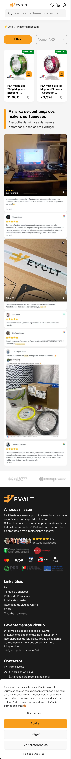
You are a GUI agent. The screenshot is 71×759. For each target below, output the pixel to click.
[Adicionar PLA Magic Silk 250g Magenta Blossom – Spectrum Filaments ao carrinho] (29, 74)
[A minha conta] (64, 5)
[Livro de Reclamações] (43, 550)
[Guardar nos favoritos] (29, 97)
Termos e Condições (16, 591)
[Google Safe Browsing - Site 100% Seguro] (16, 550)
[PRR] (33, 568)
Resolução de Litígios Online (21, 604)
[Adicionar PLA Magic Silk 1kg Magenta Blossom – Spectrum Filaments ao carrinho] (61, 74)
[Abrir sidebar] (5, 5)
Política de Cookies (33, 753)
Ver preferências (36, 745)
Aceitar (35, 723)
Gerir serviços (34, 713)
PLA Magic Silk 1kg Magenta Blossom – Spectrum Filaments (51, 91)
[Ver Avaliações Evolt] (35, 300)
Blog (6, 587)
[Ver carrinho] (58, 5)
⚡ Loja (8, 26)
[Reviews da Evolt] (32, 540)
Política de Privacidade (17, 596)
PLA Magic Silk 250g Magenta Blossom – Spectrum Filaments (16, 92)
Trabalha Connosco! (16, 613)
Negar (35, 734)
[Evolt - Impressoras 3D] (18, 5)
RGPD (7, 609)
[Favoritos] (52, 5)
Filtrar (18, 39)
